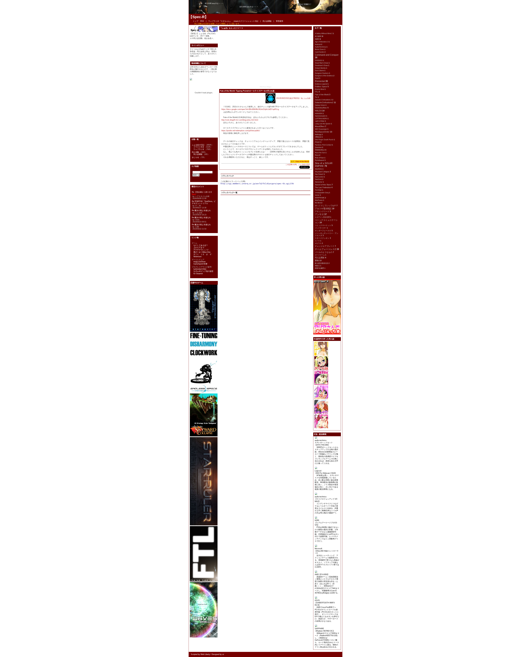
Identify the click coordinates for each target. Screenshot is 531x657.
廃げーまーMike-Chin (201, 252)
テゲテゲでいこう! (200, 250)
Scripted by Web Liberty (200, 654)
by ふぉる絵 (306, 98)
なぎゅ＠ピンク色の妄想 (203, 271)
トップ (195, 21)
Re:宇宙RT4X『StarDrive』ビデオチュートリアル (204, 202)
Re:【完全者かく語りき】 (202, 192)
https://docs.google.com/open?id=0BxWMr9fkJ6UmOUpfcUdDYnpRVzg (250, 109)
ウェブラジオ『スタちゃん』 (220, 21)
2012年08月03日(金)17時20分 (288, 98)
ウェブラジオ (198, 149)
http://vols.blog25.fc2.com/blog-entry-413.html (239, 120)
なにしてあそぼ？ (200, 245)
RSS (202, 21)
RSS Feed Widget (265, 87)
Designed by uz (218, 654)
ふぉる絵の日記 (304, 165)
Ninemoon (197, 256)
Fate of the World (302, 161)
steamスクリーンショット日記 (246, 21)
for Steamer (198, 274)
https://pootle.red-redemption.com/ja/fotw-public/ (240, 131)
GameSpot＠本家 (200, 264)
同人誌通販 (267, 21)
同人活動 (195, 152)
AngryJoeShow (199, 262)
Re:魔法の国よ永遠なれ (201, 210)
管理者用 (279, 21)
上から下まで (198, 247)
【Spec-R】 (198, 17)
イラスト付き (198, 147)
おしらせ (195, 157)
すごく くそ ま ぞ (202, 254)
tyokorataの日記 (199, 269)
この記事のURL (291, 165)
